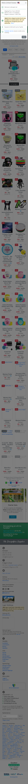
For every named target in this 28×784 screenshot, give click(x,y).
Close (24, 37)
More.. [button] (12, 23)
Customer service (8, 31)
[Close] (26, 3)
